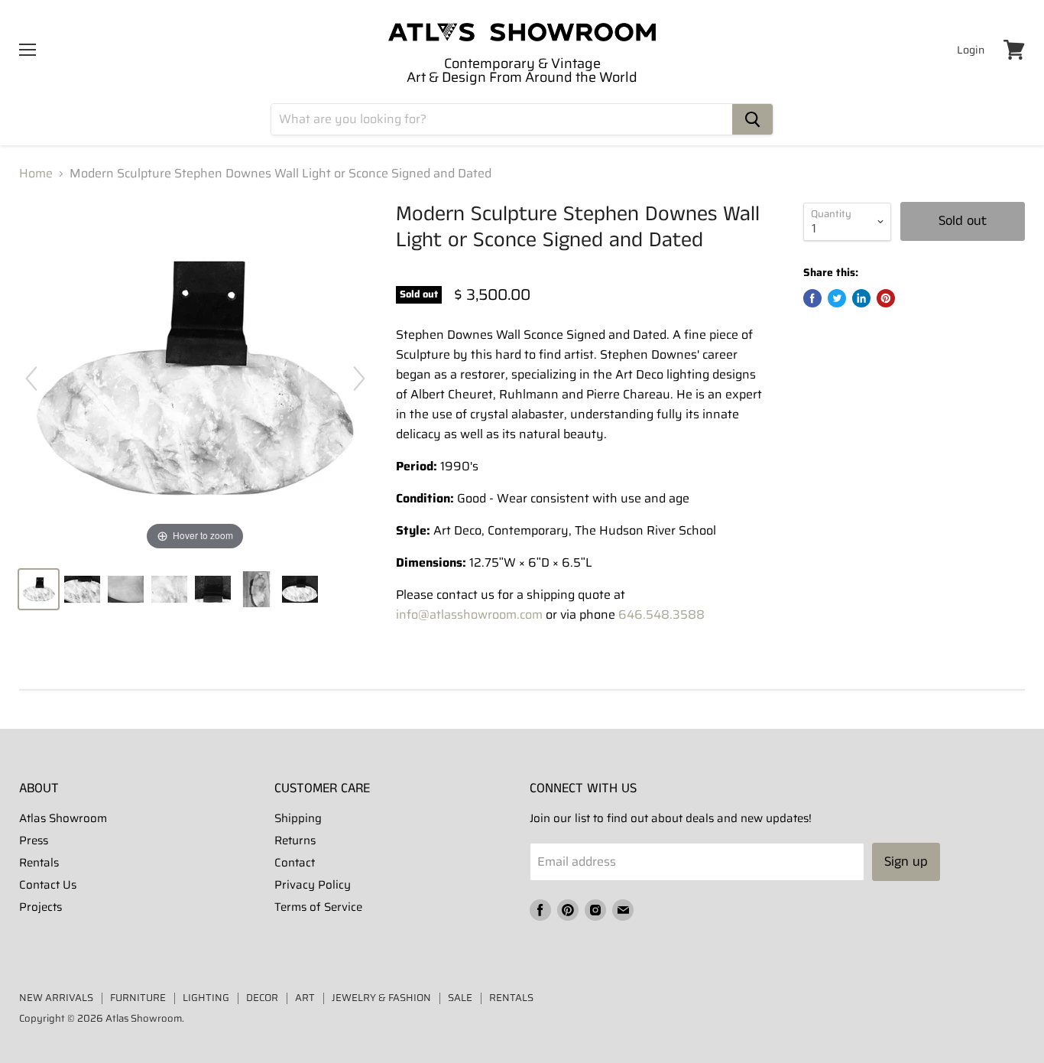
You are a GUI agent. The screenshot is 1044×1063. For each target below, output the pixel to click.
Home (36, 173)
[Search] (752, 119)
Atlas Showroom (63, 818)
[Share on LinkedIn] (861, 298)
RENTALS (511, 998)
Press (33, 840)
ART (305, 998)
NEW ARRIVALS (56, 998)
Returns (295, 840)
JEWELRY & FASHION (381, 998)
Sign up (906, 862)
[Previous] (31, 378)
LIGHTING (206, 998)
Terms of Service (318, 907)
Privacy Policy (312, 885)
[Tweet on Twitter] (837, 298)
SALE (460, 998)
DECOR (262, 998)
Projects (40, 907)
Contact (294, 862)
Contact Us (47, 885)
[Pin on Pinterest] (886, 298)
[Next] (359, 378)
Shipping (298, 818)
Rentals (39, 862)
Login (970, 50)
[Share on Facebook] (812, 298)
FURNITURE (138, 998)
